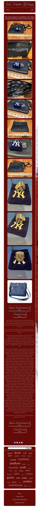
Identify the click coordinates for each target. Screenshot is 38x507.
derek (17, 452)
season (27, 470)
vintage (21, 471)
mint (30, 486)
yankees (15, 463)
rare (30, 453)
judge (24, 478)
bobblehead (15, 485)
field (8, 482)
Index (19, 493)
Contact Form (20, 496)
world (28, 464)
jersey (23, 456)
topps (19, 482)
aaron (22, 474)
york (23, 467)
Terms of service (19, 502)
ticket (14, 482)
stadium (23, 459)
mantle (13, 460)
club (25, 453)
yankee (27, 481)
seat (18, 477)
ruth (25, 486)
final (29, 468)
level (24, 464)
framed (29, 456)
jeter (16, 473)
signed (9, 453)
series (10, 471)
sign (15, 471)
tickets (29, 473)
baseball (13, 467)
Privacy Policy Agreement (19, 499)
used (30, 478)
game (10, 477)
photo (10, 456)
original (9, 474)
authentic (16, 456)
